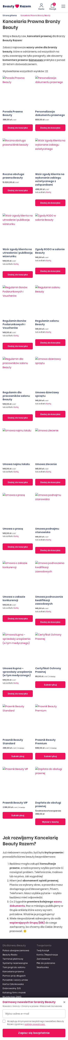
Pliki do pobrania (46, 963)
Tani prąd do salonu (14, 967)
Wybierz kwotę (50, 821)
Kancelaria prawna (13, 971)
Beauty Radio (10, 954)
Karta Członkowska (13, 984)
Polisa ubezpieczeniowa (16, 950)
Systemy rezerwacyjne (15, 963)
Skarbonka (43, 967)
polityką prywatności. (35, 1024)
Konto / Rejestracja (47, 954)
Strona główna (10, 15)
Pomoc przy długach (14, 975)
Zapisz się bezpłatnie (34, 1033)
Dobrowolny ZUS (12, 988)
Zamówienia (43, 958)
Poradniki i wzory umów (15, 979)
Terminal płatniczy (13, 958)
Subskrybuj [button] (50, 684)
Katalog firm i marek (14, 992)
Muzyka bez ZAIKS (12, 996)
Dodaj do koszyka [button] (18, 127)
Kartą (48, 192)
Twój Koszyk (43, 950)
